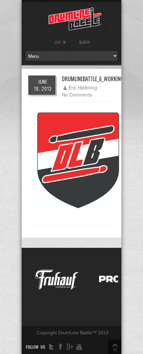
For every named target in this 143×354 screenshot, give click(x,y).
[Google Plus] (70, 347)
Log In (60, 42)
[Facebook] (60, 347)
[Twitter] (51, 347)
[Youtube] (79, 347)
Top (115, 349)
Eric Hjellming (83, 87)
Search (84, 42)
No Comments (77, 94)
